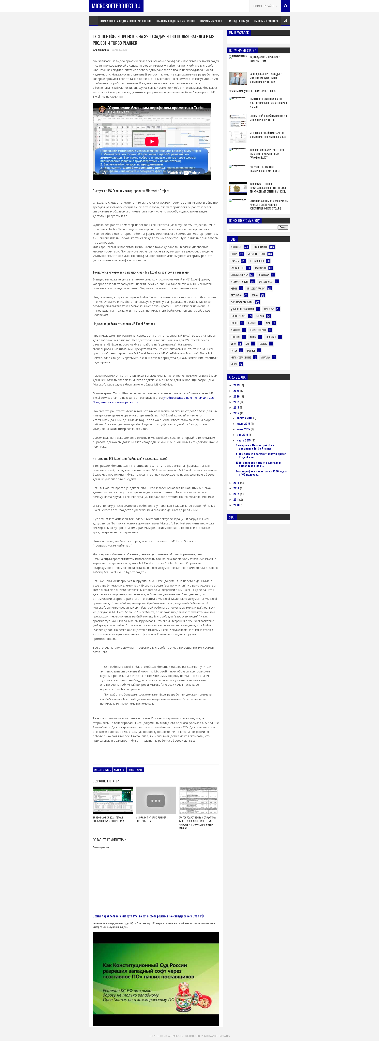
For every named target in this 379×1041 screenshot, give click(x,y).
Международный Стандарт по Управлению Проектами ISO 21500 (268, 135)
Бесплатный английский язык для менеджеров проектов (269, 118)
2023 (236, 385)
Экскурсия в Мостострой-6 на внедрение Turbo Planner (255, 446)
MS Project (119, 769)
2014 (236, 482)
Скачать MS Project (212, 21)
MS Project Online (239, 281)
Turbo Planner (135, 769)
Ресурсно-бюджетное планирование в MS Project (265, 169)
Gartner (252, 323)
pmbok (234, 350)
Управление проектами (242, 309)
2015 (236, 413)
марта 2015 (244, 440)
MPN (268, 323)
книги (234, 364)
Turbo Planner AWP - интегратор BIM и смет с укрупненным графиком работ (267, 153)
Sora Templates (173, 1036)
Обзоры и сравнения (266, 21)
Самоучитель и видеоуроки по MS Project (125, 21)
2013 (236, 488)
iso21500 (263, 343)
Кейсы (234, 288)
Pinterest (235, 336)
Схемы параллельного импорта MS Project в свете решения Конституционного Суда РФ (148, 915)
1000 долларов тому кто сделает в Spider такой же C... (258, 464)
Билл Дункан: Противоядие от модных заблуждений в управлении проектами (267, 78)
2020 (236, 396)
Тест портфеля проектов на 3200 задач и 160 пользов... (261, 473)
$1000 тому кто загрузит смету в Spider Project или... (261, 455)
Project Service (238, 316)
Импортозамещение (241, 357)
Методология (257, 261)
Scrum (253, 336)
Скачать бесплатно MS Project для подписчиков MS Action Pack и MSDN (268, 103)
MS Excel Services (102, 769)
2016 (236, 407)
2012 (236, 494)
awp (247, 343)
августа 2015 (245, 418)
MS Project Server (256, 254)
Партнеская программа (242, 302)
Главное (251, 350)
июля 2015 (244, 423)
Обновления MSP (239, 274)
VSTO (233, 343)
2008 (236, 505)
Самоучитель (237, 267)
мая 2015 (243, 434)
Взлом (255, 295)
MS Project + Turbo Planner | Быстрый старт (152, 819)
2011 (236, 499)
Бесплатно (236, 295)
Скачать (235, 261)
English (234, 323)
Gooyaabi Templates (217, 1036)
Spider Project (266, 281)
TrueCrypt (271, 336)
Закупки (260, 316)
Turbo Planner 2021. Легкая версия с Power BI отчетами (108, 819)
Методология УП (239, 21)
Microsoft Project (256, 288)
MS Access (235, 329)
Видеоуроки (260, 267)
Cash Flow (269, 309)
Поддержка (263, 274)
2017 (236, 402)
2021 (236, 390)
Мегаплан (265, 357)
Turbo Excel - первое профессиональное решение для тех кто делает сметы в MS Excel (268, 187)
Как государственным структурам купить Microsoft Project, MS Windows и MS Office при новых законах (197, 823)
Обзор (234, 254)
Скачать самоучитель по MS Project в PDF (252, 91)
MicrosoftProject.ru (116, 6)
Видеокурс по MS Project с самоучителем (265, 59)
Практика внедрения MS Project (176, 21)
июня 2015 (244, 429)
